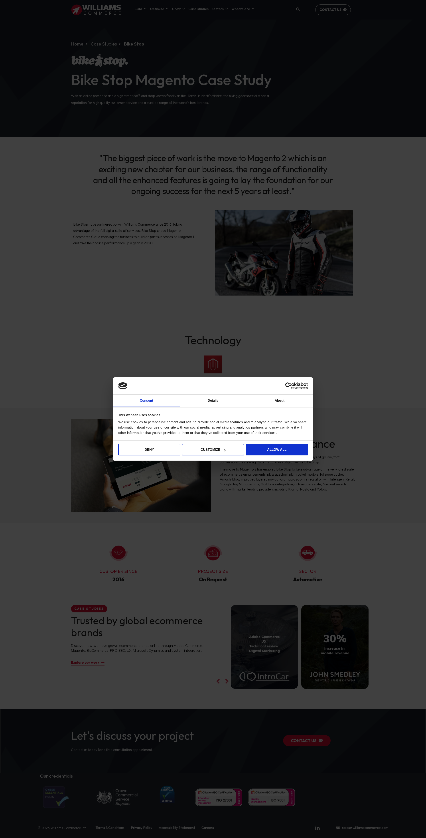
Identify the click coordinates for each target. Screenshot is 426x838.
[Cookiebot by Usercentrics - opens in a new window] (288, 385)
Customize (210, 449)
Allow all (276, 449)
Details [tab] (213, 400)
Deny (149, 449)
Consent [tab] (146, 400)
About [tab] (279, 400)
